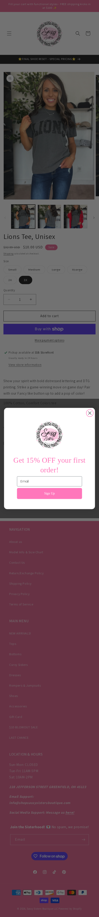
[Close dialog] (89, 413)
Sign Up (49, 493)
